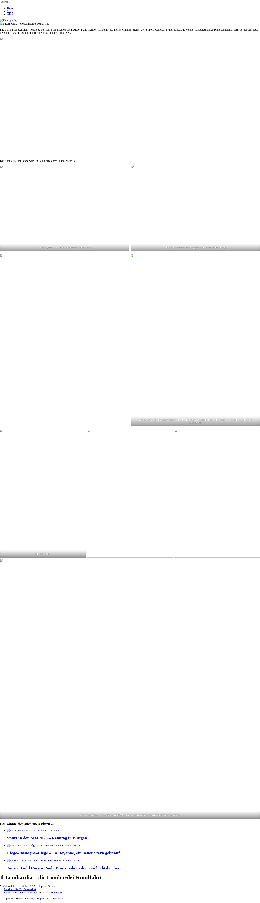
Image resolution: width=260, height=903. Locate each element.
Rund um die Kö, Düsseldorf (20, 889)
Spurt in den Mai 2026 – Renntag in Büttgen (47, 838)
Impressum (43, 898)
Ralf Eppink (28, 898)
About (10, 14)
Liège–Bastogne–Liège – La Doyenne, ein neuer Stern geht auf (63, 853)
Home (10, 8)
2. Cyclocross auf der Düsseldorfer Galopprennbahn (33, 892)
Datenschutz (58, 898)
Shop (10, 11)
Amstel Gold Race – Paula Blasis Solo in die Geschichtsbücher (63, 868)
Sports (51, 886)
